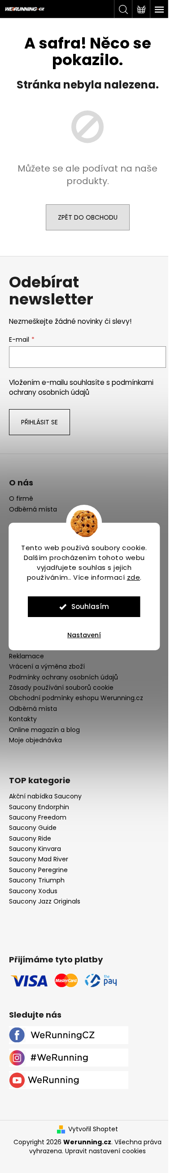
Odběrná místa (33, 509)
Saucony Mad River (38, 859)
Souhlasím (90, 606)
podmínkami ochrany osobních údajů (81, 387)
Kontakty (23, 718)
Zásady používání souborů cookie (61, 687)
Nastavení (84, 635)
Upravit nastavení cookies (105, 1151)
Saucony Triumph (37, 880)
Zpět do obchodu (88, 217)
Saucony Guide (33, 828)
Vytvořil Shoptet (93, 1129)
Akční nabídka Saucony (45, 796)
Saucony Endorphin (39, 807)
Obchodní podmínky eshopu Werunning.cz (76, 697)
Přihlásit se (39, 422)
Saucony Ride (30, 838)
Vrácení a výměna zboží (47, 666)
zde (133, 577)
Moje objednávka (35, 740)
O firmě (21, 498)
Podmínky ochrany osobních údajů (63, 677)
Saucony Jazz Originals (44, 901)
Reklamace (26, 656)
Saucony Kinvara (35, 849)
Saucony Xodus (33, 891)
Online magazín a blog (44, 729)
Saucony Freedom (37, 817)
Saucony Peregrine (38, 870)
